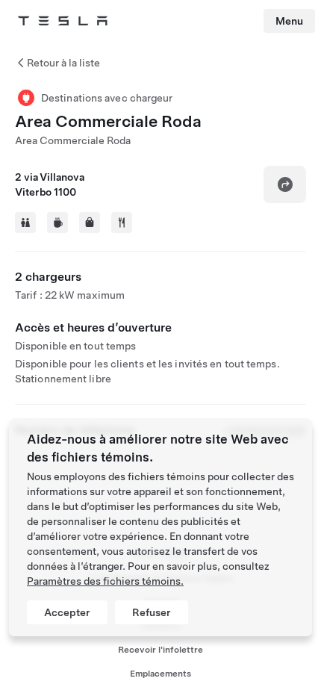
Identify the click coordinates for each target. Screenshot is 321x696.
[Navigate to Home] (62, 21)
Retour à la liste (63, 63)
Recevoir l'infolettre (160, 649)
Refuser (151, 612)
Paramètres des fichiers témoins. (105, 581)
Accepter (67, 612)
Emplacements (160, 673)
